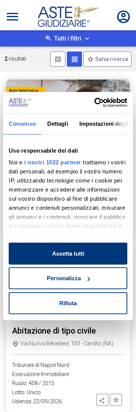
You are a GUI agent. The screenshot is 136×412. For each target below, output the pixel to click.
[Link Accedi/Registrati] (123, 17)
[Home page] (68, 16)
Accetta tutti (68, 253)
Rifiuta (68, 303)
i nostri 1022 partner (52, 162)
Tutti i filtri (67, 38)
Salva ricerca (111, 59)
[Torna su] (118, 394)
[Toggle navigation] (12, 17)
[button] (102, 400)
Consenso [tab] (22, 123)
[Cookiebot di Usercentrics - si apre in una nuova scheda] (96, 103)
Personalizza (64, 278)
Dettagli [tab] (57, 123)
